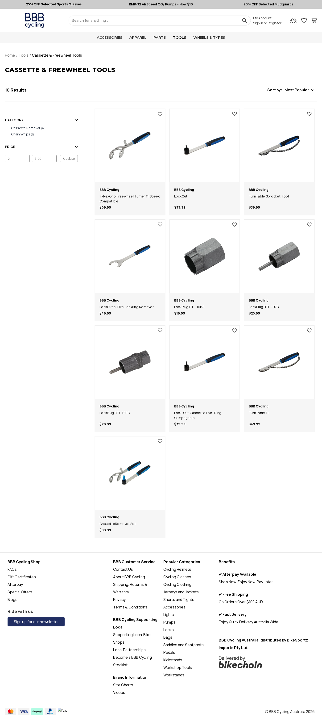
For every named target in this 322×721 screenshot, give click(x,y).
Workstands (173, 675)
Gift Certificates (22, 576)
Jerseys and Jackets (181, 592)
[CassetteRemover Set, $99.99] (130, 473)
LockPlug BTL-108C (114, 413)
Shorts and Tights (178, 599)
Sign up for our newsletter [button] (36, 621)
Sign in (258, 23)
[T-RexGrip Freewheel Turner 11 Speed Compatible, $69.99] (130, 145)
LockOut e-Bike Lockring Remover (126, 307)
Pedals (169, 652)
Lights (168, 614)
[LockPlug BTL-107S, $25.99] (279, 256)
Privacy (119, 599)
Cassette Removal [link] (27, 128)
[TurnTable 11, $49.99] (279, 362)
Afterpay (15, 584)
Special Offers (20, 592)
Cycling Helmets (177, 569)
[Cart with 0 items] (314, 21)
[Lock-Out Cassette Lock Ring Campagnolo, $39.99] (204, 362)
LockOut (181, 196)
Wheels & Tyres (209, 37)
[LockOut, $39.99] (204, 145)
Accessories (109, 37)
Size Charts (123, 684)
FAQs (12, 569)
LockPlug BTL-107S (264, 307)
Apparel (137, 37)
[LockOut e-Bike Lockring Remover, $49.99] (130, 256)
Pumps (169, 622)
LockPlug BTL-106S (189, 307)
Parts (159, 37)
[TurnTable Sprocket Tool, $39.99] (279, 145)
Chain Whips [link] (22, 134)
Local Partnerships (129, 649)
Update (69, 158)
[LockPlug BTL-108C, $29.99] (130, 362)
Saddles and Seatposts (183, 644)
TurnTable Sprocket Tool (269, 196)
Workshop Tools (177, 667)
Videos (119, 692)
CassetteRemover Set (117, 523)
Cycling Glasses (177, 576)
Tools (179, 37)
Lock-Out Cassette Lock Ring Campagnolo (198, 415)
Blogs (12, 599)
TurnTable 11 (259, 413)
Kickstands (172, 659)
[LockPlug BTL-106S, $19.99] (204, 256)
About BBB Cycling (129, 576)
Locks (168, 629)
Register (274, 23)
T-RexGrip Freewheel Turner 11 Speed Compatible (129, 198)
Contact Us (123, 569)
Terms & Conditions (130, 607)
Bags (167, 637)
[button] (290, 90)
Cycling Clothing (177, 584)
